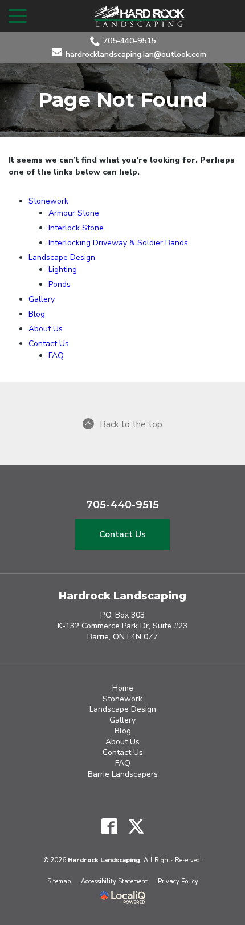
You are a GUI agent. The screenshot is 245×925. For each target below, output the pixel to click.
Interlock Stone (76, 227)
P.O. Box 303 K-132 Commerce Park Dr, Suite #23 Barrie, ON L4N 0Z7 (122, 626)
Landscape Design (61, 257)
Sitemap (59, 881)
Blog (36, 314)
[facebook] (109, 826)
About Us (45, 328)
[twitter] (136, 826)
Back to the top (131, 424)
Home (122, 688)
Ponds (59, 284)
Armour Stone (73, 213)
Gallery (41, 299)
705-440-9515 (129, 40)
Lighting (62, 269)
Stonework (48, 201)
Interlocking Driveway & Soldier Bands (118, 242)
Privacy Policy (178, 881)
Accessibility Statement (114, 881)
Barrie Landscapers (123, 774)
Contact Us (48, 343)
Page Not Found (122, 100)
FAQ (56, 355)
